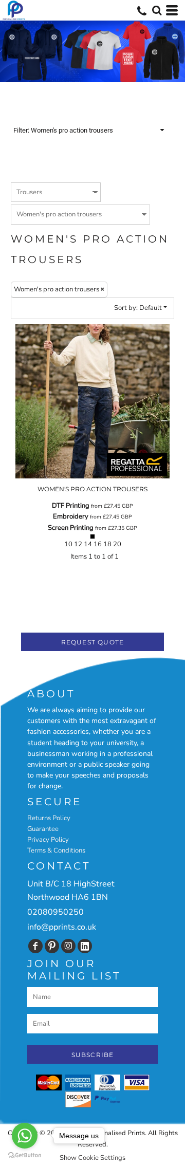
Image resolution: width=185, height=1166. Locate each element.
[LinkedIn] (85, 946)
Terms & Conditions (56, 850)
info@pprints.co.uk (61, 927)
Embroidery (70, 516)
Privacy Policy (48, 839)
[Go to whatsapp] (25, 1136)
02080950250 (55, 912)
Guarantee (43, 829)
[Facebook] (35, 946)
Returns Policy (48, 818)
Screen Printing (71, 527)
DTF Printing (70, 505)
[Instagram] (68, 946)
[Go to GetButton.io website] (24, 1155)
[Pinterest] (52, 946)
